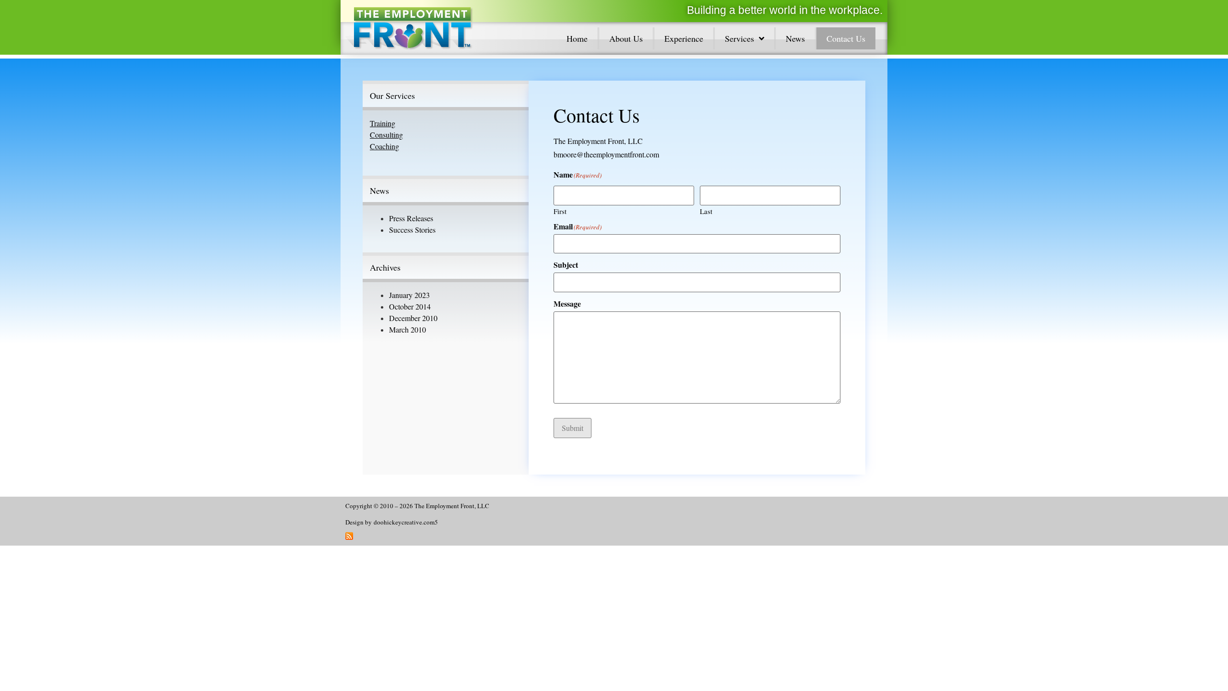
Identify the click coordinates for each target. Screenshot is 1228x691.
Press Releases (411, 218)
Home (577, 38)
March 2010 (407, 329)
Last (706, 210)
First (560, 210)
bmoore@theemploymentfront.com (606, 154)
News (795, 38)
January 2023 (409, 295)
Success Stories (412, 230)
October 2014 (410, 306)
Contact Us (846, 38)
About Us (626, 38)
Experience (683, 38)
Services (739, 38)
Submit (572, 428)
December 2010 (413, 318)
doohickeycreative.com (404, 522)
